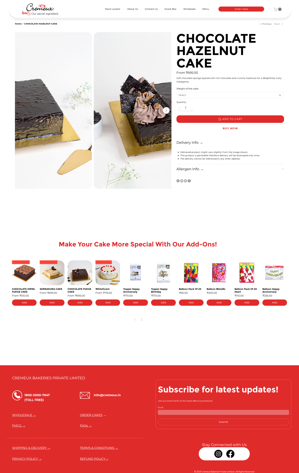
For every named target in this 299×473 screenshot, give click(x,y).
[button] (278, 9)
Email (160, 407)
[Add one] (192, 108)
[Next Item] (166, 110)
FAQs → (86, 425)
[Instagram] (218, 454)
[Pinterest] (185, 180)
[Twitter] (189, 180)
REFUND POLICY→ (94, 459)
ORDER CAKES (91, 415)
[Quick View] (80, 272)
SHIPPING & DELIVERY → (31, 448)
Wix (54, 472)
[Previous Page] (135, 319)
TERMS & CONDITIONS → (99, 448)
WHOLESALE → (24, 415)
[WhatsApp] (178, 180)
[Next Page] (164, 319)
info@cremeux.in (107, 395)
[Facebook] (181, 180)
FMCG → (18, 425)
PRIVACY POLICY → (27, 459)
